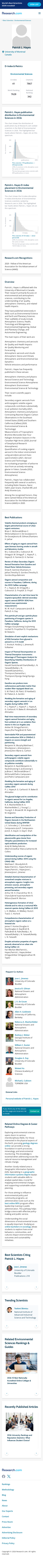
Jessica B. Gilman (22, 988)
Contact (5, 1516)
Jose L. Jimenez (21, 978)
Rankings (6, 1484)
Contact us (34, 1111)
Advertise (6, 1527)
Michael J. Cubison (23, 1080)
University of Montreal (15, 51)
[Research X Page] (9, 1476)
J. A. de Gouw (21, 1001)
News (4, 1500)
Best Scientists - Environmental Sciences (17, 20)
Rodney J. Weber (22, 1035)
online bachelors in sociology (18, 1226)
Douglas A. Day (22, 1058)
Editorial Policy (8, 1538)
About (5, 1505)
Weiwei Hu (19, 1068)
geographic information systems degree (20, 1173)
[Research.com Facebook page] (3, 1476)
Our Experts (7, 1511)
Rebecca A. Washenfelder (26, 1022)
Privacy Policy (8, 1543)
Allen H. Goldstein (23, 1012)
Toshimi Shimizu (21, 1308)
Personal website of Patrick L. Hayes (22, 1098)
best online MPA (12, 1203)
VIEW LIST (34, 4)
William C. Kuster (22, 1045)
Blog (4, 1495)
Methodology (8, 1489)
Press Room (7, 1522)
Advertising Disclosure (12, 1532)
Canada (8, 54)
